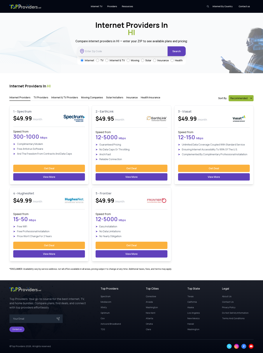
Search (176, 51)
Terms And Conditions (233, 318)
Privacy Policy (228, 307)
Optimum (105, 312)
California (192, 301)
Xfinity (104, 307)
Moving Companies (92, 97)
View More (49, 177)
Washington (152, 307)
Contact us (244, 6)
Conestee (151, 296)
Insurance (132, 97)
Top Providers (18, 346)
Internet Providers (19, 97)
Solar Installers (114, 97)
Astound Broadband (111, 323)
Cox (103, 318)
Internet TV (96, 6)
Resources (127, 6)
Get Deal (49, 168)
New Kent (150, 312)
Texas (190, 296)
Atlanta (149, 318)
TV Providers (40, 97)
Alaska (190, 307)
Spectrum (105, 296)
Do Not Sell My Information (235, 312)
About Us (226, 296)
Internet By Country (223, 6)
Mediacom (106, 301)
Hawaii (190, 323)
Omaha (149, 323)
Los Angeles (193, 312)
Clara (148, 329)
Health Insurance (150, 97)
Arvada (149, 301)
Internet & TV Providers (64, 97)
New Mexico (193, 318)
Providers (112, 6)
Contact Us (228, 301)
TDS (103, 329)
